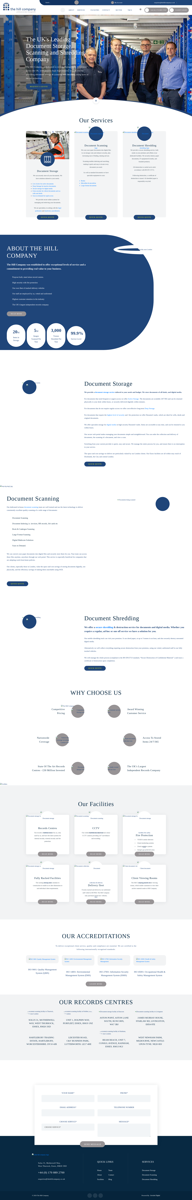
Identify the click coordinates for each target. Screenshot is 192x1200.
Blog (110, 1179)
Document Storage (149, 1170)
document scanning (31, 507)
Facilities (95, 10)
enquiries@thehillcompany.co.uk (164, 2)
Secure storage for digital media (42, 188)
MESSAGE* (124, 1122)
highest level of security (115, 415)
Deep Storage (149, 408)
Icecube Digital (155, 1195)
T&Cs (130, 10)
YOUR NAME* (68, 1093)
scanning (58, 74)
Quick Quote (47, 217)
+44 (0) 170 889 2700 (51, 1172)
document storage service (105, 392)
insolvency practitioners (52, 211)
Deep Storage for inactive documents (44, 186)
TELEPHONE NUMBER (124, 1107)
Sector (119, 10)
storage (48, 74)
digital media (111, 425)
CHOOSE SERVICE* (68, 1122)
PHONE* (124, 1093)
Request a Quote (39, 86)
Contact (106, 10)
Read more (16, 314)
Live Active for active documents (43, 184)
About (71, 10)
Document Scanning (149, 1175)
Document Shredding (149, 1179)
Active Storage (133, 399)
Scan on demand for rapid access (43, 196)
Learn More (96, 984)
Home (99, 1170)
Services (81, 10)
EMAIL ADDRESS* (68, 1107)
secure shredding (104, 627)
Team (110, 1170)
